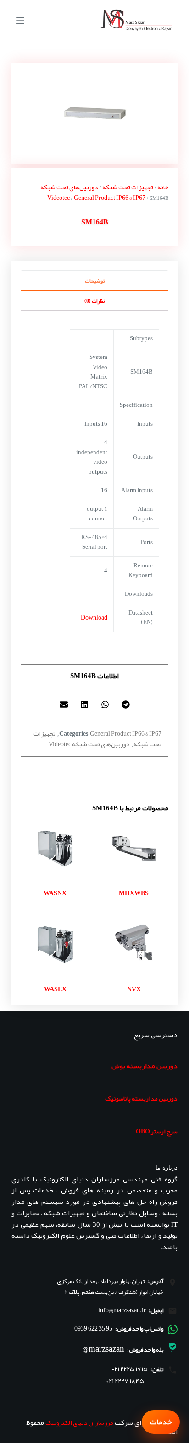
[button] (125, 704)
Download (94, 617)
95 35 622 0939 (93, 1328)
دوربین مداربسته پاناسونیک (141, 1098)
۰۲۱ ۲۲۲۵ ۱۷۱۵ (130, 1369)
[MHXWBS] (133, 848)
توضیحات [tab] (95, 280)
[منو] (20, 20)
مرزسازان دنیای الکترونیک (79, 1422)
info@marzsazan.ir (122, 1310)
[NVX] (133, 944)
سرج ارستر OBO (157, 1131)
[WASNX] (55, 848)
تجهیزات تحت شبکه (127, 187)
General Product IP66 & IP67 (109, 197)
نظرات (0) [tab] (94, 300)
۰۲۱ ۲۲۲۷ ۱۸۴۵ (125, 1381)
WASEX (55, 989)
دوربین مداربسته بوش (144, 1066)
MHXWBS (134, 893)
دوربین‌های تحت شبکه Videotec (69, 192)
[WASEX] (55, 944)
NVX (134, 989)
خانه (162, 187)
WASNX (55, 893)
